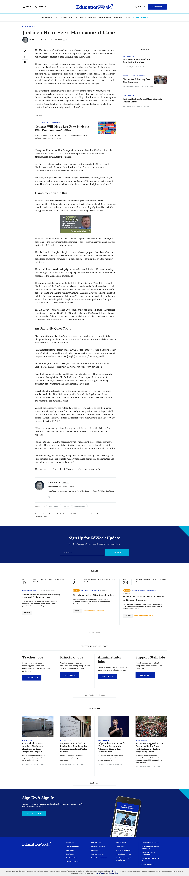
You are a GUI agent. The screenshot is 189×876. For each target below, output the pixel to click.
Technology (105, 17)
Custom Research (148, 864)
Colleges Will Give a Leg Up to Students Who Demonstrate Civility (62, 128)
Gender (66, 506)
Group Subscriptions (123, 854)
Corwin (101, 611)
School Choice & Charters (134, 76)
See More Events (94, 633)
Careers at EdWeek (72, 862)
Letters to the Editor (98, 846)
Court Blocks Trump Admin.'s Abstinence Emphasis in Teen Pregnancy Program (32, 747)
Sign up (117, 552)
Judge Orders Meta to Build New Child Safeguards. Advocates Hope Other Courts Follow (111, 747)
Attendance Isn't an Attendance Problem (93, 595)
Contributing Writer (54, 486)
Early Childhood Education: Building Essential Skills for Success (41, 596)
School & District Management (144, 590)
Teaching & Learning (85, 17)
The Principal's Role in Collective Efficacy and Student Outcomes (143, 598)
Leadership (46, 17)
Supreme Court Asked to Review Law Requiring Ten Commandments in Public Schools (74, 747)
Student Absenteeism (90, 590)
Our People (70, 854)
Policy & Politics (64, 17)
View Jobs (31, 678)
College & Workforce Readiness (48, 122)
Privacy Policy (116, 871)
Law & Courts (29, 27)
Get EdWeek (121, 842)
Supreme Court (79, 506)
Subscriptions (121, 846)
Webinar (103, 590)
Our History (70, 850)
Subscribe (157, 7)
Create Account (34, 813)
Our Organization (72, 846)
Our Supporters (71, 858)
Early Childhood (29, 590)
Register (27, 612)
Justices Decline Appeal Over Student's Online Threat (142, 100)
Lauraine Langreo (28, 764)
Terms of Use (99, 873)
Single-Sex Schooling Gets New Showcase (136, 80)
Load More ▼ (94, 783)
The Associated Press (67, 764)
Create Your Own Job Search (94, 695)
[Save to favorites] (25, 56)
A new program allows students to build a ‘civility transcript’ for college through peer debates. (62, 136)
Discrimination (54, 506)
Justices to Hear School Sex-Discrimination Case (137, 61)
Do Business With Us (150, 842)
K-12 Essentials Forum (47, 590)
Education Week (68, 486)
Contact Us (96, 842)
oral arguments (87, 63)
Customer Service (97, 854)
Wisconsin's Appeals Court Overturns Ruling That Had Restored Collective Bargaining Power (149, 747)
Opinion (118, 17)
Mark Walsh (37, 40)
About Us (70, 842)
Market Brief (140, 17)
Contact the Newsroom (99, 858)
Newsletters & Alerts (123, 850)
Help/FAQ (94, 850)
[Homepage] (94, 6)
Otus (151, 616)
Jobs (127, 17)
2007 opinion (72, 309)
